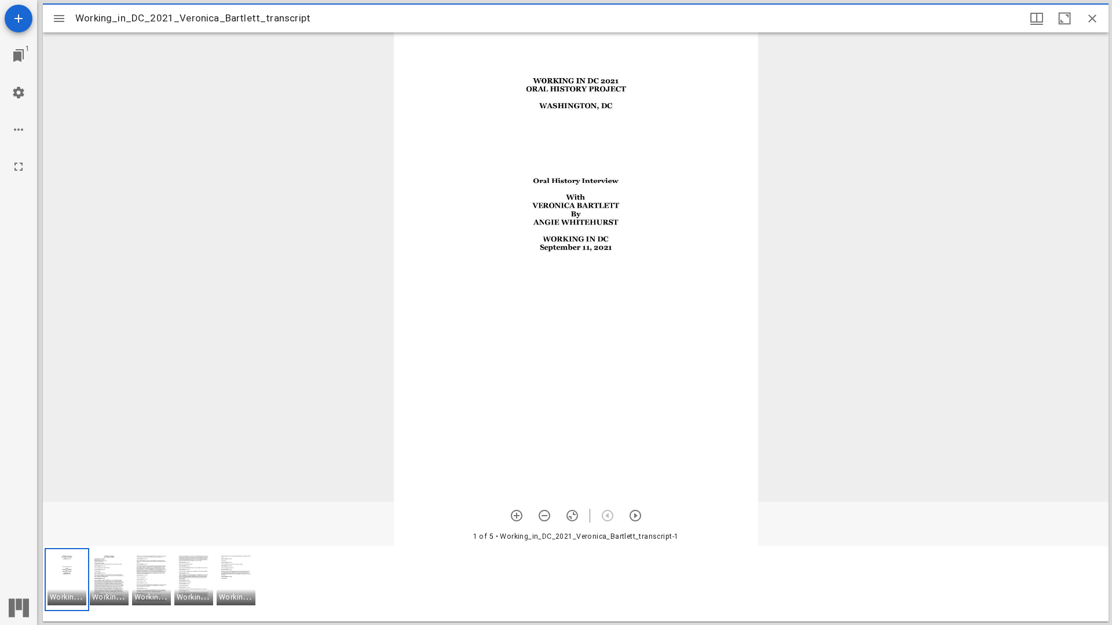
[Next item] (635, 516)
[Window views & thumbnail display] (1037, 18)
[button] (66, 579)
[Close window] (1092, 18)
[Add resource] (18, 18)
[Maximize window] (1064, 18)
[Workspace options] (18, 130)
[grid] (576, 584)
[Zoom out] (544, 516)
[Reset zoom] (572, 516)
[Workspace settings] (18, 92)
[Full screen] (18, 167)
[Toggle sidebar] (59, 18)
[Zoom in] (517, 516)
